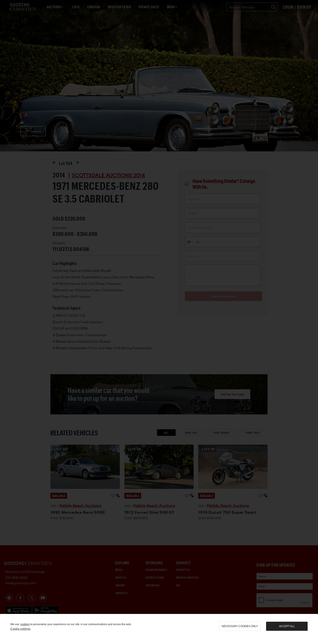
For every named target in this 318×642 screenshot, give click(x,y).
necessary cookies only (240, 626)
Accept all (287, 626)
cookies (24, 624)
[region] (159, 628)
